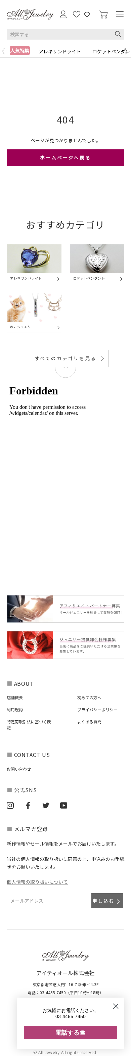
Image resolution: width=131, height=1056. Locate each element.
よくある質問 (89, 721)
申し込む (103, 900)
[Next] (127, 51)
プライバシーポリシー (97, 709)
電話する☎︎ (70, 1032)
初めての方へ (89, 697)
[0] (103, 14)
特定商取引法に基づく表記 (29, 724)
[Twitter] (45, 805)
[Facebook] (28, 805)
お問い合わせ (19, 769)
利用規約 (15, 709)
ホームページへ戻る (65, 157)
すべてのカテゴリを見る (65, 358)
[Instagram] (10, 805)
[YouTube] (63, 805)
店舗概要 (15, 697)
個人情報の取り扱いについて (37, 881)
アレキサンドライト (60, 51)
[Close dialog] (116, 1006)
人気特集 (19, 50)
